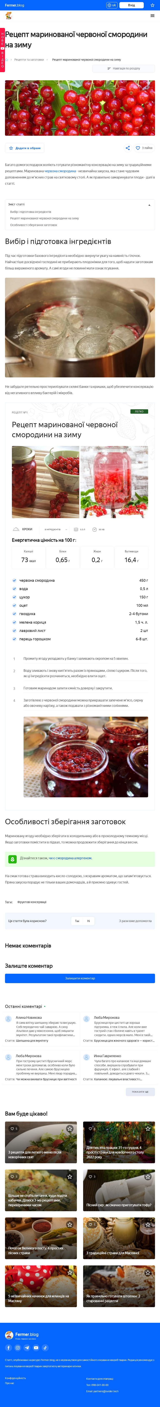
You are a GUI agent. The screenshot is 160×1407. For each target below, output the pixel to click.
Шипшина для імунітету (32, 1041)
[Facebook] (8, 1347)
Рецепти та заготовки (29, 60)
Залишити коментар (80, 978)
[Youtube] (36, 1347)
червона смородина (60, 171)
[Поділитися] (128, 148)
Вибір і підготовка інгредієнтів (30, 212)
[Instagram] (17, 1347)
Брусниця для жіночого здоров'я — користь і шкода (124, 1041)
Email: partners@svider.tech (102, 1391)
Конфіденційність (15, 1378)
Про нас (9, 1383)
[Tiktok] (45, 1347)
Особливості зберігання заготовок (33, 225)
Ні (88, 921)
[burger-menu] (152, 15)
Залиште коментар (29, 965)
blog (14, 5)
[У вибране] (70, 1128)
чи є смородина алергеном (70, 858)
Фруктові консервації (32, 902)
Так (77, 921)
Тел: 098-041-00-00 (97, 1385)
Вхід (131, 5)
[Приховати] (149, 204)
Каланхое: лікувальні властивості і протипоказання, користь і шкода (117, 1079)
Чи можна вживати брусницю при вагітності (46, 1079)
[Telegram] (26, 1347)
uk (113, 5)
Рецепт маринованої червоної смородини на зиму (44, 218)
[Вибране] (152, 5)
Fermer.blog (9, 15)
